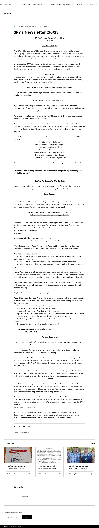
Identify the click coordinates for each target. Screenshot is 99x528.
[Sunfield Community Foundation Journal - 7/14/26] (81, 455)
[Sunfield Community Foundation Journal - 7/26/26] (50, 455)
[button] (53, 4)
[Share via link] (29, 427)
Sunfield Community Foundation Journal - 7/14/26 (78, 467)
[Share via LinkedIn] (24, 427)
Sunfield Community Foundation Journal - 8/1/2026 (16, 467)
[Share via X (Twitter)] (19, 427)
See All (92, 443)
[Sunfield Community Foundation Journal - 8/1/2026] (18, 455)
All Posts (7, 13)
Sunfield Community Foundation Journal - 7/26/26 (47, 467)
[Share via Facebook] (15, 427)
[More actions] (84, 27)
